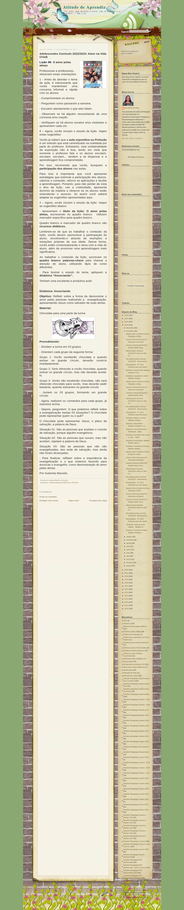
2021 (126, 573)
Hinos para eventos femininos (134, 667)
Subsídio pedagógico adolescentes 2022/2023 (63, 482)
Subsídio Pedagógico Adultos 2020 (136, 726)
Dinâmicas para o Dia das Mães (135, 648)
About (78, 35)
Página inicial (73, 501)
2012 (126, 602)
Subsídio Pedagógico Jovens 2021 (136, 757)
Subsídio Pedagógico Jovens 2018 (136, 784)
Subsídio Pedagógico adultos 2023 (136, 741)
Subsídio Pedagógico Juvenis (134, 841)
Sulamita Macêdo (132, 108)
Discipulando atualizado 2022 (134, 664)
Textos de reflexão (130, 884)
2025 (126, 319)
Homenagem (128, 670)
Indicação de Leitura (130, 676)
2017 (126, 586)
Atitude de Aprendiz (84, 7)
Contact (87, 35)
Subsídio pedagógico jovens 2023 (135, 810)
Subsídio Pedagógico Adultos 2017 (136, 710)
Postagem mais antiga (98, 501)
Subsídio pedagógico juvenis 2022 (136, 849)
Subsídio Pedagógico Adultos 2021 (136, 731)
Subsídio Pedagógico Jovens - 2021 (136, 773)
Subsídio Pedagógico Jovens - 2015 (136, 762)
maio (128, 553)
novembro (130, 331)
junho (128, 550)
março (128, 559)
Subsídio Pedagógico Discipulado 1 (136, 747)
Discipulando (128, 662)
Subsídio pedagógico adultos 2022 (136, 736)
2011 (126, 605)
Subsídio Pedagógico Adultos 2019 (136, 720)
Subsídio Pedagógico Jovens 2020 (136, 794)
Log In (97, 35)
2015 (126, 592)
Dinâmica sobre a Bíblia (132, 632)
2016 (126, 589)
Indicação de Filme (130, 673)
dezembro (130, 328)
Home (60, 35)
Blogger (141, 157)
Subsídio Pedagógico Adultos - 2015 (136, 699)
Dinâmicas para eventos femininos (136, 643)
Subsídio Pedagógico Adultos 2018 (136, 715)
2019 (126, 579)
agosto (128, 543)
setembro (129, 540)
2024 (126, 322)
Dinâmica (126, 624)
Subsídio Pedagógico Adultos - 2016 (136, 705)
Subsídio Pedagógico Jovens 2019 (136, 789)
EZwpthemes (144, 897)
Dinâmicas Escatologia (131, 634)
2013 (126, 599)
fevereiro (129, 563)
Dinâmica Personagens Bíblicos (135, 626)
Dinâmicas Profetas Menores (133, 651)
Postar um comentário (48, 497)
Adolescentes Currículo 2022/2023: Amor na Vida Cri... (136, 353)
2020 (126, 576)
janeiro (128, 566)
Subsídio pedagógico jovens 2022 (135, 805)
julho (128, 546)
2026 (126, 315)
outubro (129, 537)
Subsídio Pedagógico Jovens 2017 (136, 778)
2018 (126, 583)
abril (128, 556)
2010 (126, 609)
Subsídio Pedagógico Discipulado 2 (136, 752)
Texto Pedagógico (129, 881)
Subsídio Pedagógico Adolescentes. (136, 694)
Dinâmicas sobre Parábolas (133, 659)
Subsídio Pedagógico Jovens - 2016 (136, 768)
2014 (126, 596)
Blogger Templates (129, 894)
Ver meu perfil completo (132, 138)
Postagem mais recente (48, 501)
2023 (126, 325)
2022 (126, 570)
